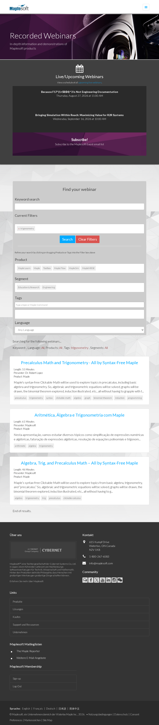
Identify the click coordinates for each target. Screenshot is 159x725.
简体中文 (74, 708)
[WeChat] (120, 580)
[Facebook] (90, 580)
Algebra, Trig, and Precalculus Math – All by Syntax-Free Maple (79, 462)
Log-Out (17, 686)
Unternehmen (20, 632)
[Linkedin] (108, 580)
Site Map (47, 720)
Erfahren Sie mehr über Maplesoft (26, 581)
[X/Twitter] (96, 580)
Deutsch (50, 708)
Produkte (17, 601)
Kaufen (16, 616)
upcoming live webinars (90, 82)
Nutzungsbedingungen (100, 714)
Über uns (16, 535)
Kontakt (87, 535)
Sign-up (17, 678)
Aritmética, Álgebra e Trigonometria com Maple (79, 415)
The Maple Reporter (28, 651)
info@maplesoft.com (101, 563)
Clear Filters (87, 239)
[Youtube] (102, 580)
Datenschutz (121, 714)
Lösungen (18, 609)
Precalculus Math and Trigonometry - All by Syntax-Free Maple (79, 362)
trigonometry (79, 347)
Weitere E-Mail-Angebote (31, 657)
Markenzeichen (32, 720)
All (42, 347)
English (26, 708)
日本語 (62, 708)
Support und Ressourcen (26, 624)
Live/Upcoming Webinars (79, 76)
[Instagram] (114, 580)
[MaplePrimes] (85, 580)
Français (38, 708)
